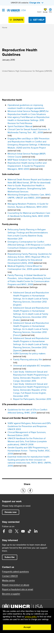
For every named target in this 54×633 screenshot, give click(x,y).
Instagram (10, 531)
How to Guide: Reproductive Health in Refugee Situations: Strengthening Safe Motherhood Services (27, 188)
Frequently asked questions (15, 571)
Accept (27, 627)
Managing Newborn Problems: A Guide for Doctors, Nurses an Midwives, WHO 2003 (28, 205)
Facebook (4, 531)
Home (4, 27)
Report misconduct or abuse (15, 584)
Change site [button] (34, 2)
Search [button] (39, 12)
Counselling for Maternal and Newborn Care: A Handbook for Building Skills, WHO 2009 (29, 214)
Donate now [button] (10, 512)
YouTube (23, 531)
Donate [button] (45, 12)
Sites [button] (50, 12)
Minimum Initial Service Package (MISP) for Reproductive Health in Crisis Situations (28, 113)
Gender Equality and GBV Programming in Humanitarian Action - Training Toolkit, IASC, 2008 (29, 450)
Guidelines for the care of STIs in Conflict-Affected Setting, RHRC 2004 (28, 411)
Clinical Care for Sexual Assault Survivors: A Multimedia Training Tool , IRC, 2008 (29, 131)
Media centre (8, 580)
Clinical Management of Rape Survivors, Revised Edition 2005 (27, 434)
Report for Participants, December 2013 (32, 399)
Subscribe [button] (10, 557)
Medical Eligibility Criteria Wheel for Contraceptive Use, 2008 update (25, 267)
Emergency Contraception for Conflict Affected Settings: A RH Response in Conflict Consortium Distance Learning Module (29, 244)
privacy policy (31, 617)
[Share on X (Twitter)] (23, 490)
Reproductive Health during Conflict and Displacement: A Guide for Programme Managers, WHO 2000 (27, 166)
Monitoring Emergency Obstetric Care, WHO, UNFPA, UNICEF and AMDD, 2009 (29, 196)
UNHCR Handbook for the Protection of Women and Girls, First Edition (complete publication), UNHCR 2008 (27, 441)
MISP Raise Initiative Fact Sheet (23, 159)
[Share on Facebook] (30, 490)
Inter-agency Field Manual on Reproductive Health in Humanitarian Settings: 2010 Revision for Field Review (28, 120)
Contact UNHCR (10, 576)
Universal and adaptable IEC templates (31, 365)
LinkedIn (36, 531)
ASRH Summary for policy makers (29, 353)
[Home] (16, 10)
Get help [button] (38, 20)
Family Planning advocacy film (28, 359)
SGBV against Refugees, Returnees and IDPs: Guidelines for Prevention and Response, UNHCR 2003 (29, 426)
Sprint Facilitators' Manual (20, 126)
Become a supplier (11, 593)
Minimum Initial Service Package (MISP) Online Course (26, 155)
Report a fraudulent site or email (17, 589)
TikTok (29, 531)
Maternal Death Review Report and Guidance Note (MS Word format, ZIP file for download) (29, 181)
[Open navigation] (3, 10)
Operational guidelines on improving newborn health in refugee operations (26, 106)
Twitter (16, 531)
